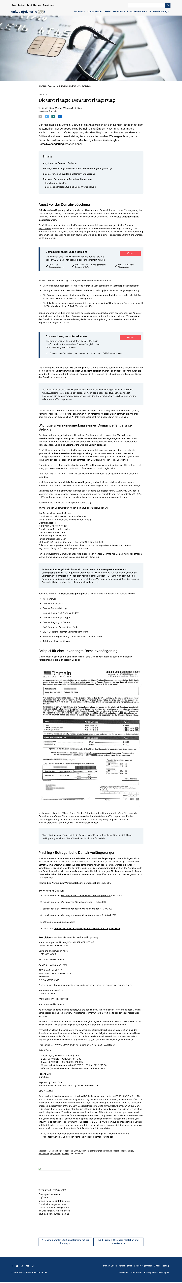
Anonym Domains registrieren (49, 1195)
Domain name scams (64, 922)
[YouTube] (23, 1265)
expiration (114, 1151)
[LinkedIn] (34, 1265)
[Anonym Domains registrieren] (55, 1176)
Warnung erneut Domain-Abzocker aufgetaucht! (85, 895)
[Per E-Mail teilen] (40, 116)
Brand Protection (136, 11)
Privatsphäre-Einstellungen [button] (156, 1272)
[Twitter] (18, 1265)
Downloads (48, 5)
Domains (79, 11)
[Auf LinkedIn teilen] (60, 116)
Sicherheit (53, 1151)
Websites (118, 11)
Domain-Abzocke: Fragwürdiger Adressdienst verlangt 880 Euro (87, 928)
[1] (115, 813)
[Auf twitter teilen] (47, 116)
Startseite (43, 86)
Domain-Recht (94, 11)
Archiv (52, 86)
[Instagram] (29, 1265)
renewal (65, 1154)
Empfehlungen (34, 5)
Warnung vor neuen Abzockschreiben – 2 (82, 915)
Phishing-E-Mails (62, 569)
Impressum (136, 1272)
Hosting (165, 1266)
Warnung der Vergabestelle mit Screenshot (73, 883)
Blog (14, 5)
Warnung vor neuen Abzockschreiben (80, 908)
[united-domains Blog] (29, 12)
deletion (85, 1151)
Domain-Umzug (80, 316)
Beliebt (21, 5)
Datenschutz (124, 1272)
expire (123, 1151)
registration (55, 1154)
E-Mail (108, 11)
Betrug (77, 1151)
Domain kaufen (125, 1266)
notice (130, 1151)
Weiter (130, 253)
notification (44, 1154)
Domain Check (110, 1266)
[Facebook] (14, 1265)
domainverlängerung (99, 1151)
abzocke (69, 1151)
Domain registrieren (143, 1266)
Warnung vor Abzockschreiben (76, 902)
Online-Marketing (158, 11)
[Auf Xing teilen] (53, 116)
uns (82, 816)
